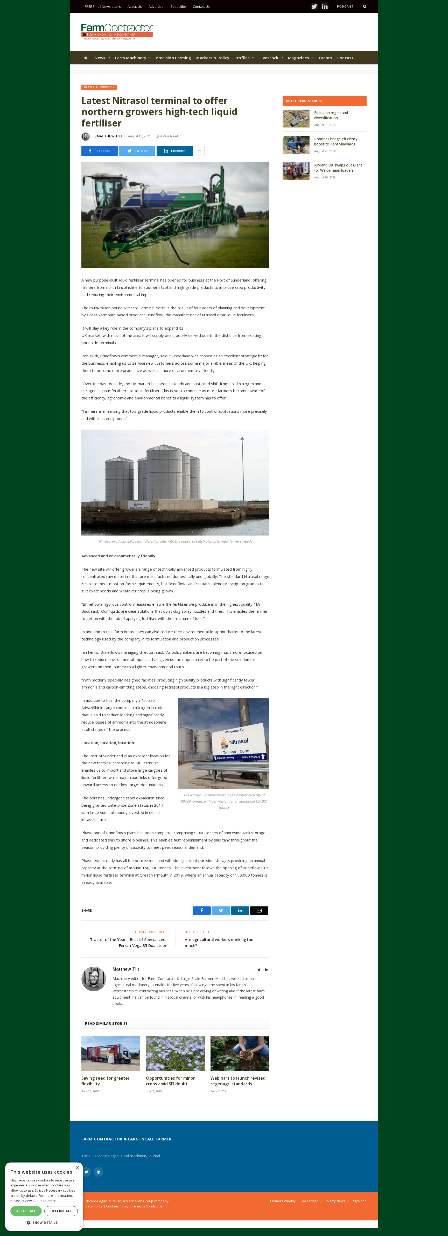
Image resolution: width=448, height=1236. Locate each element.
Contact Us (201, 6)
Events (325, 57)
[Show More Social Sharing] (199, 151)
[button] (44, 1222)
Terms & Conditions (147, 1206)
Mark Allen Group (139, 1201)
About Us (135, 6)
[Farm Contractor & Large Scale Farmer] (117, 32)
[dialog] (44, 1196)
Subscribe (178, 6)
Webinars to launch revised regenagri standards (238, 1081)
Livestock (269, 57)
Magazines (298, 57)
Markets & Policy (212, 57)
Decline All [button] (61, 1211)
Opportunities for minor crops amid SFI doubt (170, 1081)
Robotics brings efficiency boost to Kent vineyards (336, 141)
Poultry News (335, 1201)
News (100, 57)
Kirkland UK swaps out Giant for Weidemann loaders (338, 168)
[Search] (364, 6)
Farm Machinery (130, 57)
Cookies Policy (117, 1206)
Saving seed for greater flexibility (105, 1081)
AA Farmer (310, 1201)
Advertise (156, 6)
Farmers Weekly (283, 1201)
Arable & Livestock (99, 87)
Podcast (345, 6)
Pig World (359, 1201)
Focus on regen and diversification (331, 115)
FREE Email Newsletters (103, 6)
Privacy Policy (92, 1206)
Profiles (242, 57)
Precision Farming (173, 57)
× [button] (77, 1168)
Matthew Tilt (110, 136)
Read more (47, 1201)
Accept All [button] (26, 1211)
